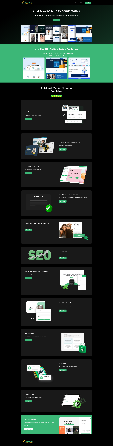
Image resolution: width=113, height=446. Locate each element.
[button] (22, 68)
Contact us (81, 2)
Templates (74, 2)
